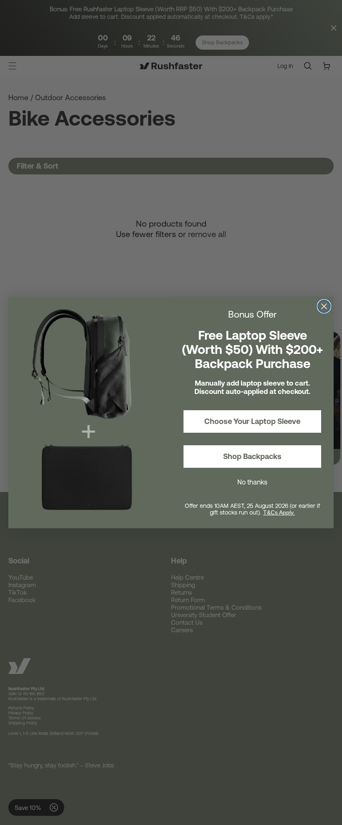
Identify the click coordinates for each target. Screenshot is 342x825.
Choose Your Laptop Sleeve (252, 421)
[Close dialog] (324, 306)
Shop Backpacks (252, 456)
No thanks (252, 482)
